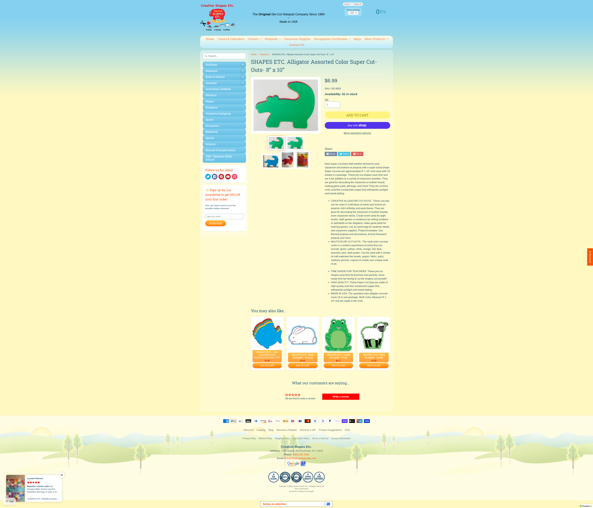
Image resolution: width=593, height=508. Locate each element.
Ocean (210, 101)
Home (210, 39)
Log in (347, 4)
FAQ (347, 430)
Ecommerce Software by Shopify (301, 491)
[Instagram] (234, 176)
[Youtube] (228, 176)
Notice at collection (274, 504)
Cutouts (255, 39)
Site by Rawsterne (301, 489)
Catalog (261, 430)
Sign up (357, 4)
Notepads (273, 39)
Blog (270, 430)
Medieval (212, 132)
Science (211, 144)
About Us (248, 430)
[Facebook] (214, 176)
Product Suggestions (330, 430)
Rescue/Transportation (221, 150)
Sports (210, 138)
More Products (377, 39)
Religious (212, 107)
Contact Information (341, 438)
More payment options (357, 133)
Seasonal (226, 71)
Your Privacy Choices (306, 504)
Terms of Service (320, 438)
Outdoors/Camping (218, 113)
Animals (226, 83)
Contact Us (296, 45)
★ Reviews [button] (590, 257)
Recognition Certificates (332, 39)
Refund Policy (265, 438)
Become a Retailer (287, 430)
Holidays (226, 65)
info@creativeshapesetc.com (300, 458)
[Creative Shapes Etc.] (217, 17)
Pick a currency (353, 10)
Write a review (341, 396)
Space (209, 119)
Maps (357, 39)
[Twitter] (208, 176)
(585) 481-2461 (301, 454)
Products (264, 54)
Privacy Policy (249, 438)
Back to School (226, 77)
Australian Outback (218, 89)
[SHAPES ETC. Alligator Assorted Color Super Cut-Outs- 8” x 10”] (276, 143)
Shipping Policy (282, 438)
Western (211, 95)
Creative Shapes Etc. (300, 486)
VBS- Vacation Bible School (219, 158)
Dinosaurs (212, 126)
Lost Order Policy (300, 438)
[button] (61, 475)
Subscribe (215, 223)
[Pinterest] (221, 176)
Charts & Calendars (231, 39)
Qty (326, 99)
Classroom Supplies (297, 39)
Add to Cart (267, 365)
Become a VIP (308, 430)
